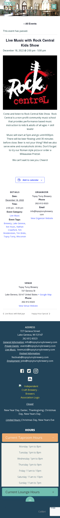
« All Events (30, 23)
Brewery (8, 223)
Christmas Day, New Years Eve (30, 420)
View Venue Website (28, 305)
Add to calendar (30, 179)
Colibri (42, 511)
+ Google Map (45, 294)
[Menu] (53, 6)
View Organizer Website (42, 218)
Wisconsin (21, 236)
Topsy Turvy (9, 236)
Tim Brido (21, 233)
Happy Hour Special (40, 313)
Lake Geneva (19, 223)
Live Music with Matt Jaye (15, 313)
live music (10, 226)
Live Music (15, 215)
